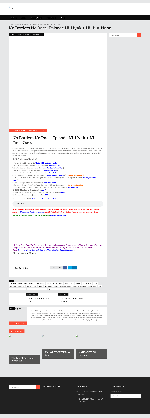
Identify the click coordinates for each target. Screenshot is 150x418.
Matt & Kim (21, 286)
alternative (13, 283)
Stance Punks (61, 289)
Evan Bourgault (18, 323)
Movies (27, 34)
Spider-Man (52, 289)
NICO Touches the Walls (51, 286)
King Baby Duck (33, 130)
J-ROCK (78, 283)
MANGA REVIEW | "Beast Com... (58, 353)
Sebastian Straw (20, 289)
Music (32, 34)
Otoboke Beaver (92, 286)
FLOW (60, 283)
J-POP (71, 283)
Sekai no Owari (32, 289)
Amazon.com (39, 212)
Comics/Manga (20, 34)
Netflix (40, 286)
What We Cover (116, 392)
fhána (55, 283)
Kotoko (95, 283)
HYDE (66, 283)
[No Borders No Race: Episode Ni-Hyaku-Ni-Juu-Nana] (18, 316)
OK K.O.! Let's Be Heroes (79, 286)
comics (49, 283)
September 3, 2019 (19, 130)
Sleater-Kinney (42, 289)
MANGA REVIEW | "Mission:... (87, 353)
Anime (17, 24)
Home (11, 24)
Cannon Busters (28, 283)
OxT (100, 286)
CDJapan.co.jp (24, 212)
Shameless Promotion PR (58, 215)
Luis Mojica (13, 286)
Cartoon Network (39, 283)
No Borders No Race (65, 286)
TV (41, 34)
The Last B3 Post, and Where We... (23, 359)
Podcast (37, 34)
